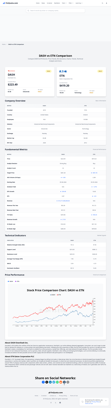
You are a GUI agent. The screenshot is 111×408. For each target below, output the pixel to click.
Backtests (57, 3)
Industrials (26, 91)
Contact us (53, 395)
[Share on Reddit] (60, 382)
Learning (78, 3)
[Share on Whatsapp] (57, 382)
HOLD (39, 91)
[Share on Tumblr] (64, 382)
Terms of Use (74, 395)
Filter (70, 3)
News (43, 3)
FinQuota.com (56, 392)
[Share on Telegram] (53, 382)
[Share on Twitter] (46, 382)
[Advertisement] (55, 28)
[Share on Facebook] (43, 382)
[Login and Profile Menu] (106, 3)
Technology (77, 93)
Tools (63, 3)
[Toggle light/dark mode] (102, 3)
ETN (62, 75)
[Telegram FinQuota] (60, 402)
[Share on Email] (67, 382)
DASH (11, 74)
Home (37, 3)
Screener (49, 3)
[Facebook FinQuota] (51, 402)
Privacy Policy (63, 395)
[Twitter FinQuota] (55, 402)
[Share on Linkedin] (50, 382)
